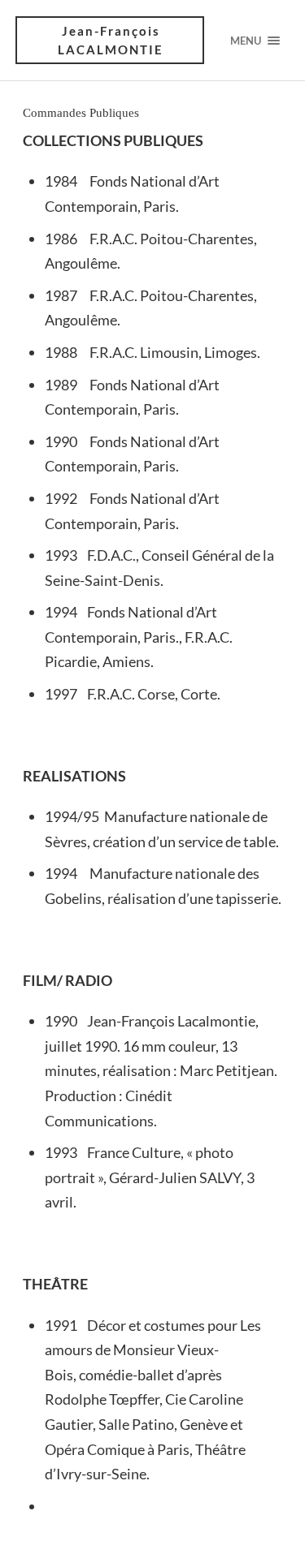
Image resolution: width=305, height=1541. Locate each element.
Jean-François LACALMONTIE (110, 40)
